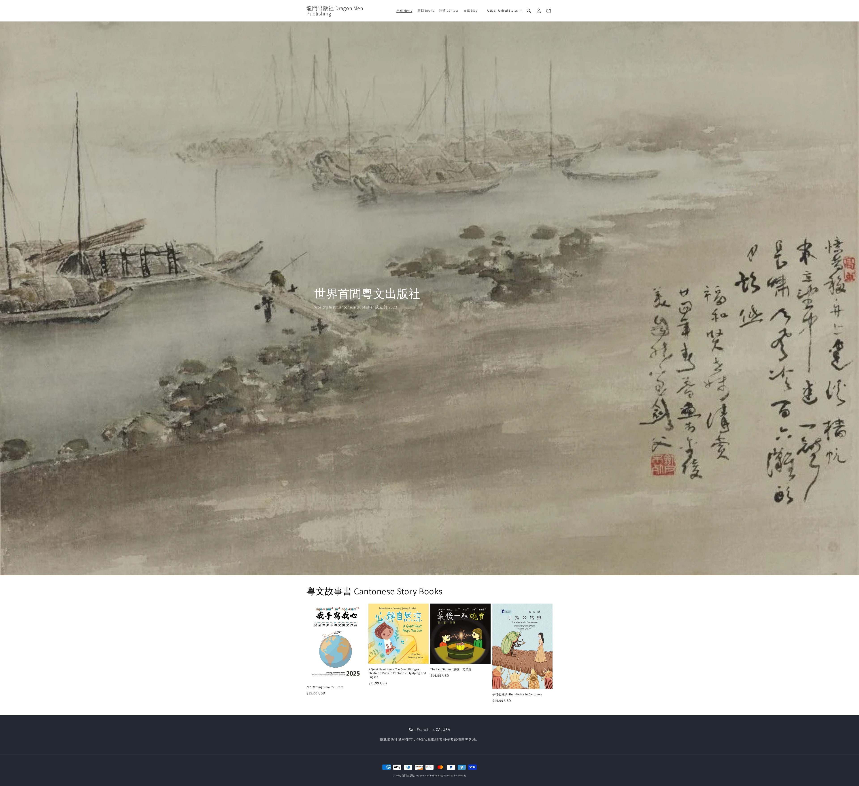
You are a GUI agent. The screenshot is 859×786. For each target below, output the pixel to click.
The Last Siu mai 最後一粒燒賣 (451, 669)
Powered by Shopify (454, 775)
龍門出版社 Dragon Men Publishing (422, 775)
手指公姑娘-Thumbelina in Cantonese (517, 694)
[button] (529, 11)
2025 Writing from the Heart (324, 687)
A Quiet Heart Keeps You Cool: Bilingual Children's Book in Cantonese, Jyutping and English (397, 673)
